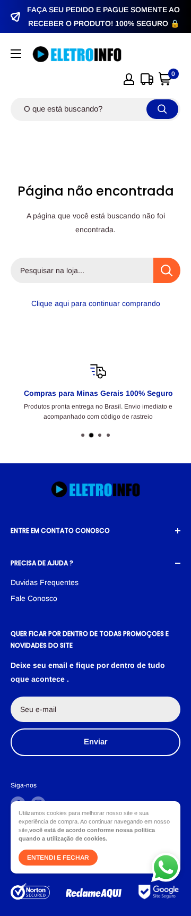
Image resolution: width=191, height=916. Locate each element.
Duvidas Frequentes (45, 582)
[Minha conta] (129, 79)
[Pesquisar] (162, 109)
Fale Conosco (34, 598)
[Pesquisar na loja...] (166, 270)
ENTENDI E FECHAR (58, 857)
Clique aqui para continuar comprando (95, 303)
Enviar (96, 741)
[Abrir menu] (16, 53)
